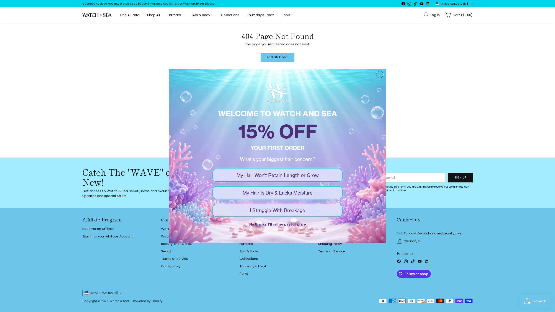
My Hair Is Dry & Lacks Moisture (278, 193)
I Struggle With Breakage (277, 210)
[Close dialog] (379, 74)
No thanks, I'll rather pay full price (277, 224)
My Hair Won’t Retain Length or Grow (278, 175)
